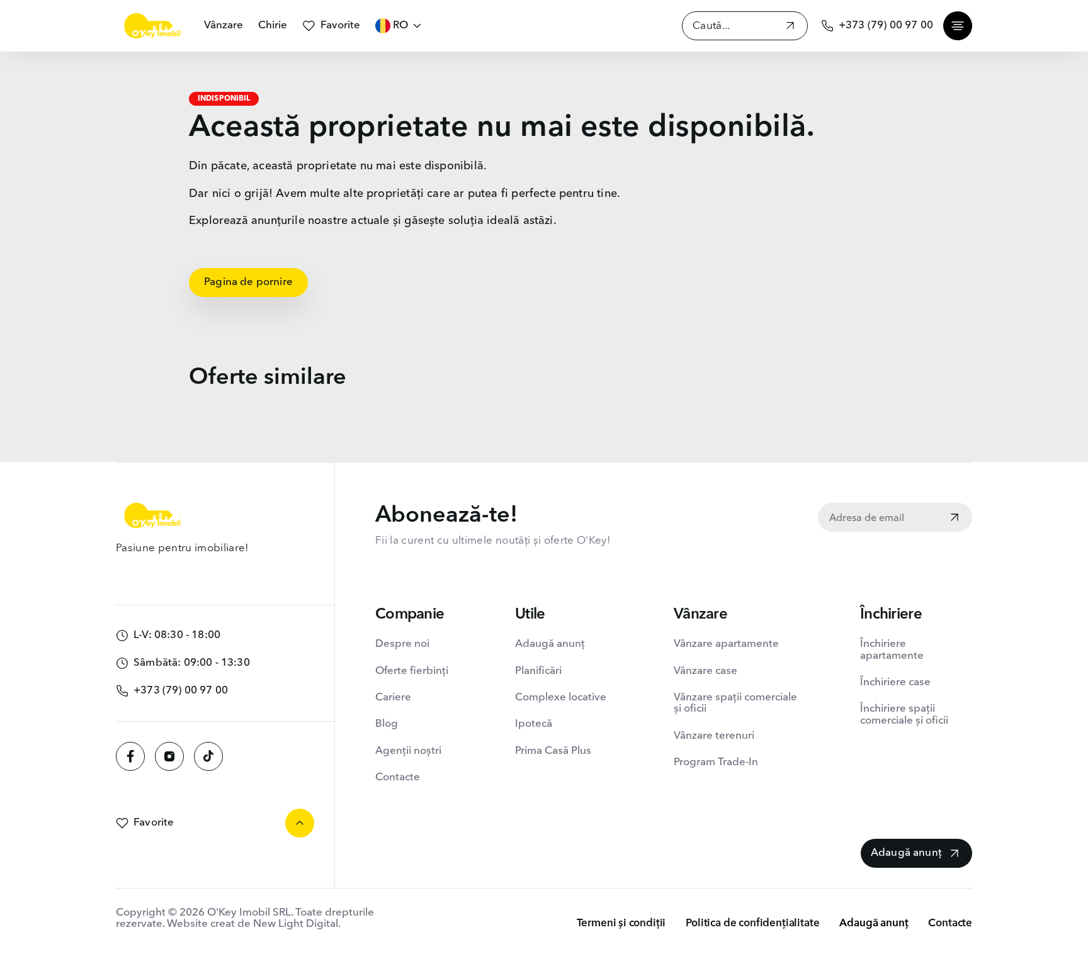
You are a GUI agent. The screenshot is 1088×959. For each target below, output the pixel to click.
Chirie (272, 25)
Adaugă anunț (550, 644)
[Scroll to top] (299, 823)
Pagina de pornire (248, 282)
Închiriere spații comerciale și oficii (904, 715)
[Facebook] (130, 756)
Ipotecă (533, 724)
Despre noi (402, 644)
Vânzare (223, 25)
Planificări (538, 671)
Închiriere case (895, 682)
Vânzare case (705, 671)
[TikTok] (208, 756)
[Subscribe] (954, 518)
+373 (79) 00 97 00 (886, 25)
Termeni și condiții (621, 923)
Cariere (393, 697)
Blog (386, 724)
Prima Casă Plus (553, 751)
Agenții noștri (408, 751)
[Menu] (957, 25)
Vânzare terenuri (714, 736)
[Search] (790, 27)
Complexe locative (560, 697)
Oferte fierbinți (411, 671)
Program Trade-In (716, 762)
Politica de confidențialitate (752, 923)
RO (400, 25)
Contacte (397, 777)
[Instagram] (169, 756)
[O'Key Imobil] (152, 25)
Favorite (340, 25)
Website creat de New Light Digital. (254, 924)
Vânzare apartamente (726, 644)
